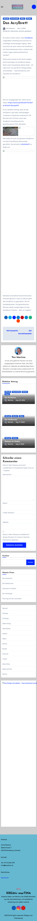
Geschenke (14, 18)
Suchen (5, 556)
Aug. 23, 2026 (20, 400)
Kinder (29, 18)
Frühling (5, 618)
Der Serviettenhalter (25, 332)
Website (5, 522)
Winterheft (25, 144)
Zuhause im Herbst (12, 442)
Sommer (5, 654)
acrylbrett (6, 31)
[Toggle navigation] (2, 7)
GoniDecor (29, 38)
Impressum (5, 878)
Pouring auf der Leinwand (12, 599)
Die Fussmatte (12, 331)
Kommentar (7, 474)
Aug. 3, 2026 (20, 444)
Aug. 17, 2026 (20, 422)
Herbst (24, 392)
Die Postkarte (10, 398)
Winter (4, 674)
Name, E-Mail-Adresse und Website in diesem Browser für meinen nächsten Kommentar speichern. (16, 537)
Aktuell (6, 18)
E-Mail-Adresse (9, 513)
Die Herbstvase (11, 420)
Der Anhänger (7, 593)
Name (5, 503)
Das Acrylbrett (15, 23)
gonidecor (28, 31)
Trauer (4, 659)
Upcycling (6, 664)
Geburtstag (6, 623)
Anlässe (5, 613)
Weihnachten (7, 669)
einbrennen (14, 31)
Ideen (22, 18)
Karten (4, 644)
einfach (21, 31)
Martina (12, 28)
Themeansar (18, 918)
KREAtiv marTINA (18, 893)
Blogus (27, 915)
